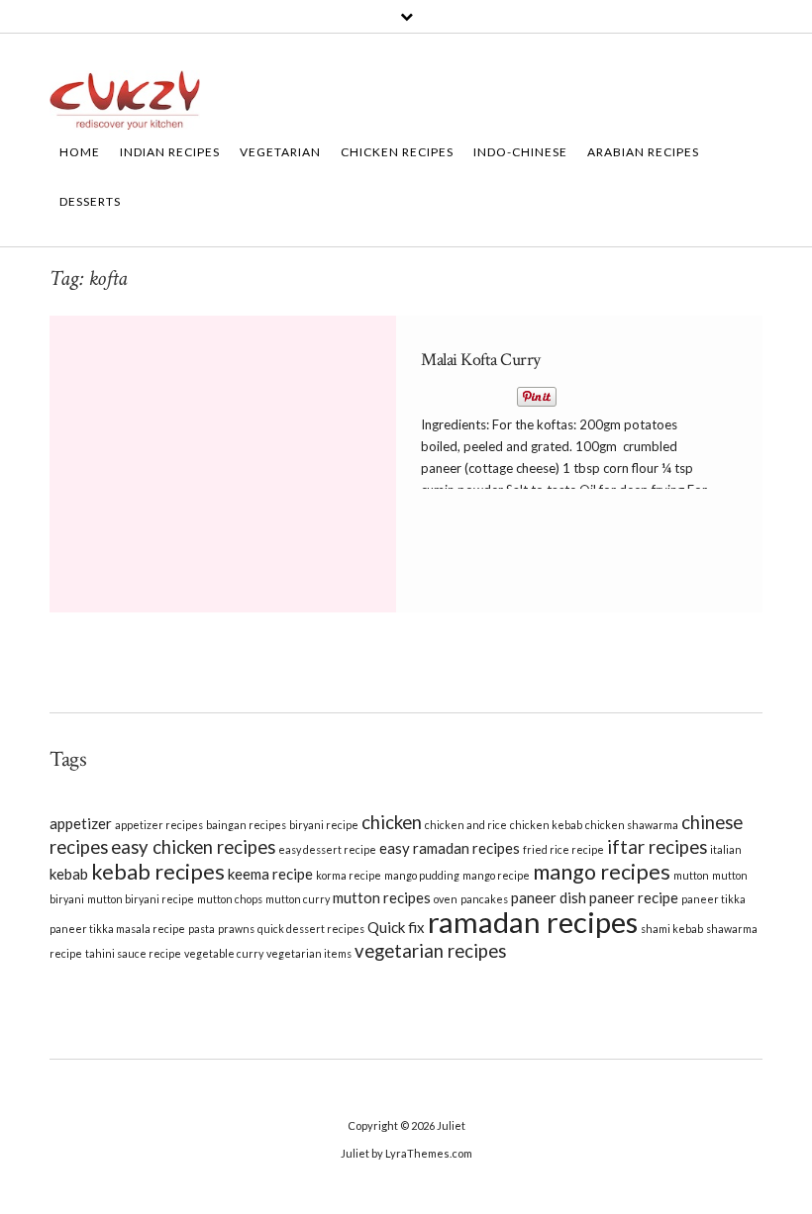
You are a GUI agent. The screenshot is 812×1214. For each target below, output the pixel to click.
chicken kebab (546, 824)
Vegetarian (280, 151)
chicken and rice (466, 824)
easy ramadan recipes (449, 848)
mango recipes (601, 872)
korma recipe (348, 875)
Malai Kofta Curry (481, 359)
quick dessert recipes (310, 928)
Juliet (451, 1125)
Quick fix (396, 927)
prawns (236, 928)
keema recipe (270, 874)
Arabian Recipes (643, 151)
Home (79, 151)
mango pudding (421, 875)
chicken (391, 822)
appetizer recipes (159, 824)
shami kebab (672, 928)
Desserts (90, 201)
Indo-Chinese (520, 151)
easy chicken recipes (193, 847)
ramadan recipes (533, 921)
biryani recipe (323, 824)
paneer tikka (713, 898)
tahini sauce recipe (133, 953)
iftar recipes (657, 847)
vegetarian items (309, 953)
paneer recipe (633, 897)
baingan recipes (246, 824)
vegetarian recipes (430, 951)
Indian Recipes (170, 151)
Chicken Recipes (397, 151)
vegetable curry (223, 953)
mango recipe (496, 875)
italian (726, 849)
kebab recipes (158, 872)
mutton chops (229, 898)
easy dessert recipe (327, 849)
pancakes (484, 898)
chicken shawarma (631, 824)
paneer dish (548, 897)
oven (445, 898)
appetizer (81, 823)
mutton (691, 875)
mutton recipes (382, 897)
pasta (201, 928)
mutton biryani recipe (140, 898)
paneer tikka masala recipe (117, 928)
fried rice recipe (563, 849)
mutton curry (297, 898)
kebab (69, 874)
